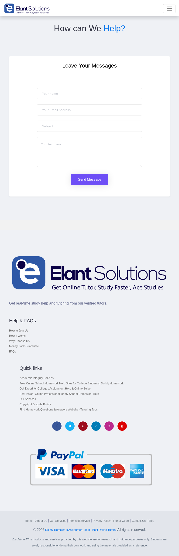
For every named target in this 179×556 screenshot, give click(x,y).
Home (29, 520)
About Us (41, 520)
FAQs (12, 351)
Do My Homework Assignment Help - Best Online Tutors (80, 530)
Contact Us (139, 520)
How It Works (17, 335)
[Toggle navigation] (169, 8)
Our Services (28, 399)
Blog (151, 520)
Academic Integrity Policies (37, 378)
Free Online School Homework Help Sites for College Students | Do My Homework (72, 383)
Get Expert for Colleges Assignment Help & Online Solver (56, 388)
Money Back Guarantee (24, 346)
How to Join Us (18, 330)
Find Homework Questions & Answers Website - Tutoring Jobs (59, 409)
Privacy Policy (101, 520)
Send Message (89, 179)
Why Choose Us (19, 341)
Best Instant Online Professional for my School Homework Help (59, 394)
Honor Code (121, 520)
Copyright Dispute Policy (35, 404)
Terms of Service (79, 520)
